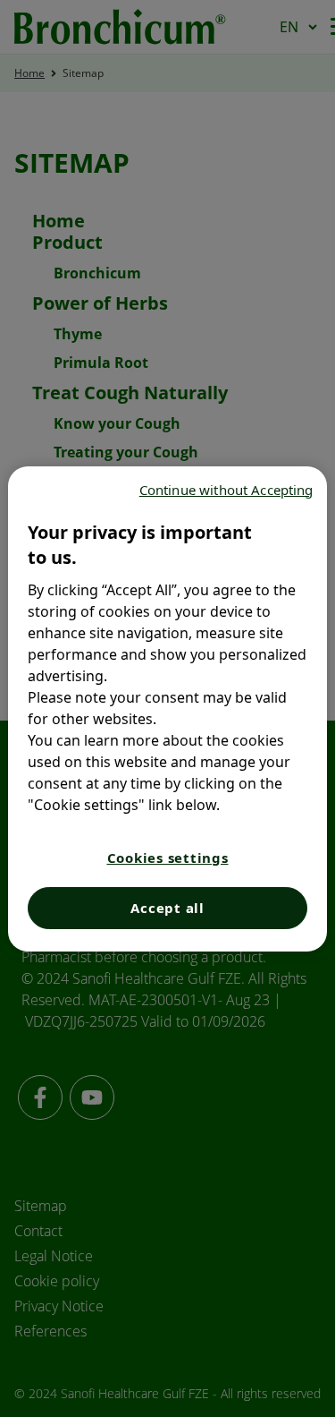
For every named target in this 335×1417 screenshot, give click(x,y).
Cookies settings (168, 857)
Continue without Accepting (226, 490)
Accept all (167, 908)
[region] (167, 709)
